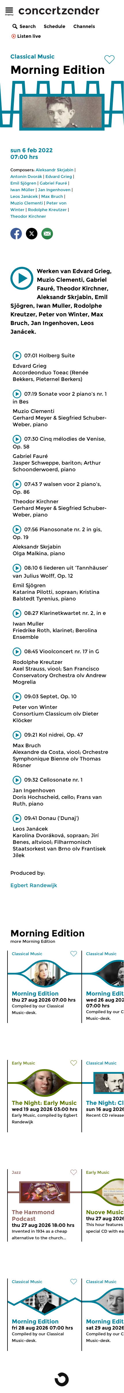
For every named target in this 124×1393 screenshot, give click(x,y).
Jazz (16, 1172)
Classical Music (32, 56)
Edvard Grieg (58, 176)
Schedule (54, 26)
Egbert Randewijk (33, 885)
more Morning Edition (32, 941)
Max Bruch (52, 196)
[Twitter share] (31, 234)
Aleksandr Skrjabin (54, 169)
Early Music (23, 1063)
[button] (21, 278)
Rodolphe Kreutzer (47, 209)
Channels (84, 26)
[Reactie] (47, 234)
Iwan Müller (22, 189)
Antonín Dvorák (26, 176)
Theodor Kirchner (28, 216)
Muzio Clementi (26, 203)
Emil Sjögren (23, 183)
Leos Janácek (24, 196)
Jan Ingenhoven (54, 189)
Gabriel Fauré (53, 183)
